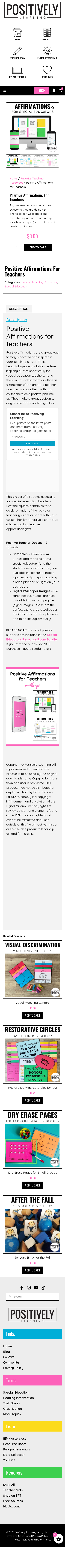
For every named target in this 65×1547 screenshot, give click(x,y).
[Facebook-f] (22, 1288)
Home (14, 178)
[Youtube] (36, 1288)
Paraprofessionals (47, 58)
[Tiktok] (43, 1288)
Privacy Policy (40, 1535)
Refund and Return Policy (36, 1539)
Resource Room (17, 58)
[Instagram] (29, 1288)
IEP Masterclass (17, 77)
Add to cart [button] (32, 1015)
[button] (5, 90)
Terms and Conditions (18, 1535)
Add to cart (38, 247)
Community (47, 77)
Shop (17, 39)
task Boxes (47, 39)
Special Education (16, 286)
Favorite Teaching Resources (39, 282)
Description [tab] (18, 309)
